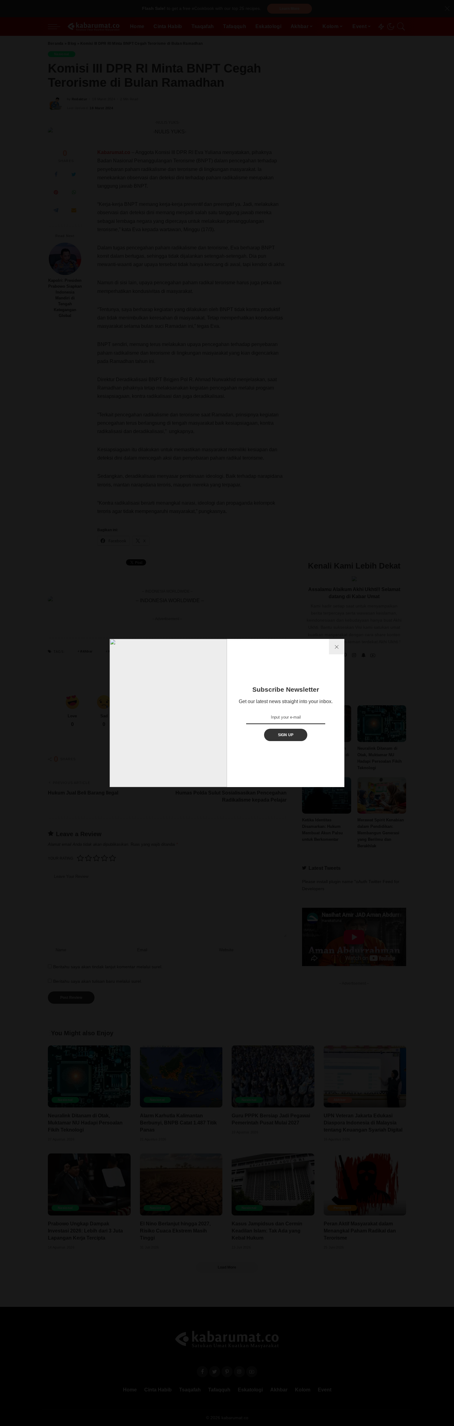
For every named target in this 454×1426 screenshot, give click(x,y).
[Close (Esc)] (336, 646)
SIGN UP (286, 735)
